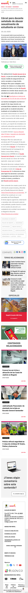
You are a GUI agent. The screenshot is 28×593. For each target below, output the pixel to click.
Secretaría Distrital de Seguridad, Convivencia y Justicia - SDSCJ (13, 235)
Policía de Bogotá (7, 223)
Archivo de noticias (10, 536)
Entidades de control (10, 533)
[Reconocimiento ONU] (6, 578)
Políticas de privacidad (13, 586)
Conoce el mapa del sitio (11, 530)
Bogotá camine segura (11, 181)
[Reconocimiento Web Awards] (21, 578)
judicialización (20, 230)
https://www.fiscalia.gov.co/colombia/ (12, 192)
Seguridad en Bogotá (8, 219)
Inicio (2, 7)
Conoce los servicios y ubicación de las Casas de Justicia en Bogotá (12, 372)
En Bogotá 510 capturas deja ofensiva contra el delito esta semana (18, 273)
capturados (6, 227)
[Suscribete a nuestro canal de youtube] (20, 565)
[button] (14, 252)
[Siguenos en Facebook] (8, 565)
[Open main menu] (10, 3)
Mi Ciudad (8, 7)
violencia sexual (7, 230)
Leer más (23, 381)
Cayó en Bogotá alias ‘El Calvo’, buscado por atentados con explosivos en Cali (13, 134)
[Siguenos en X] (14, 565)
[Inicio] (5, 3)
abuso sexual (16, 227)
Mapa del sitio (6, 586)
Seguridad (16, 7)
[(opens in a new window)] (22, 252)
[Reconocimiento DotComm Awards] (13, 578)
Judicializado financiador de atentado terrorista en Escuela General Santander (13, 408)
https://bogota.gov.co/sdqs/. (9, 214)
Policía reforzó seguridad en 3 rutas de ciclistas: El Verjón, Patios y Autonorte (13, 443)
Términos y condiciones (21, 585)
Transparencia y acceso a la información (12, 540)
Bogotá (23, 88)
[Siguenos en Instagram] (17, 565)
